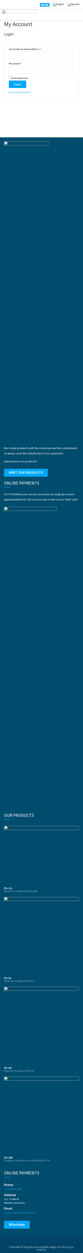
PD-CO (8, 888)
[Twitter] (10, 4)
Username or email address (25, 49)
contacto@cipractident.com (19, 1212)
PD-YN (7, 1068)
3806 (19, 1189)
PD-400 (8, 1157)
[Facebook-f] (4, 4)
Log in (17, 84)
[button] (26, 473)
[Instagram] (17, 4)
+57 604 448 (10, 1189)
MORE (44, 5)
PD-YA (7, 978)
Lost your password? (19, 92)
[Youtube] (23, 4)
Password (15, 63)
